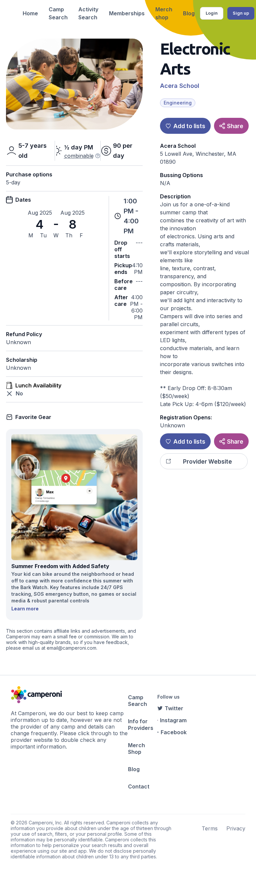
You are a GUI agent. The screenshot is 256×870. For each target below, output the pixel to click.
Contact (138, 786)
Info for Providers (140, 724)
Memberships (127, 13)
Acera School (179, 85)
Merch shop (163, 13)
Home (30, 13)
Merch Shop (136, 748)
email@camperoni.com (71, 648)
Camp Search (58, 13)
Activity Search (88, 13)
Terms (210, 828)
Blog (189, 13)
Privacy (235, 828)
